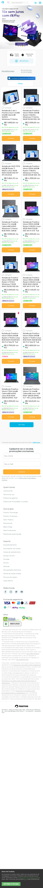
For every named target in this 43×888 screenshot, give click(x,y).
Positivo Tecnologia (10, 512)
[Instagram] (11, 592)
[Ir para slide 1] (18, 46)
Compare (7, 108)
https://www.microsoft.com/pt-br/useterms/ (27, 665)
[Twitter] (16, 592)
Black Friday (7, 527)
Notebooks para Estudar (12, 534)
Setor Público (8, 520)
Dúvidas (6, 559)
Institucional (7, 491)
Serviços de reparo (10, 577)
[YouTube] (22, 592)
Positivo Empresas (10, 516)
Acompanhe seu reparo (12, 548)
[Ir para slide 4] (24, 46)
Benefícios (24, 61)
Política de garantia (10, 498)
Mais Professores (9, 530)
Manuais (6, 566)
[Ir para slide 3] (22, 46)
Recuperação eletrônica (12, 570)
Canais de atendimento (12, 552)
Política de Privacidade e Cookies (15, 502)
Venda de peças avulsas (12, 573)
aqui (25, 879)
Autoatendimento (10, 545)
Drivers (6, 563)
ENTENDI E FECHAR (11, 884)
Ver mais (21, 425)
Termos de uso (8, 494)
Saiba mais (36, 442)
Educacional (7, 523)
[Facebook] (5, 592)
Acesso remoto (9, 556)
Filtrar (20, 84)
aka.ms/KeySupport (33, 653)
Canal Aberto (8, 581)
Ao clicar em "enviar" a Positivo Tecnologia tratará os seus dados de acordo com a (21, 478)
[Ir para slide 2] (20, 46)
